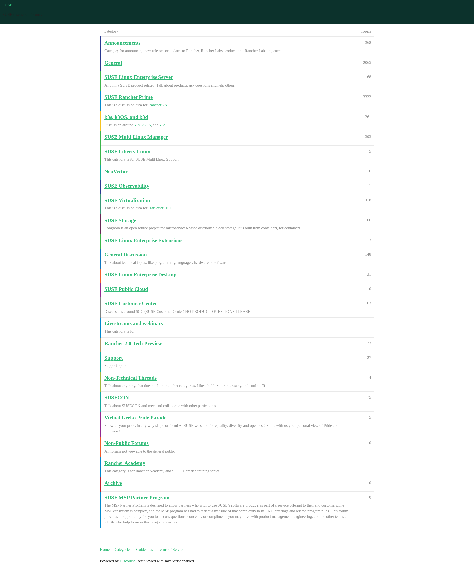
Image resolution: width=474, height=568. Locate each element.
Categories (123, 549)
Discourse (127, 561)
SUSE (7, 5)
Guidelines (144, 549)
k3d (162, 125)
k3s (137, 125)
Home (105, 549)
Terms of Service (171, 549)
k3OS (146, 125)
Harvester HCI (159, 208)
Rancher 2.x (157, 105)
